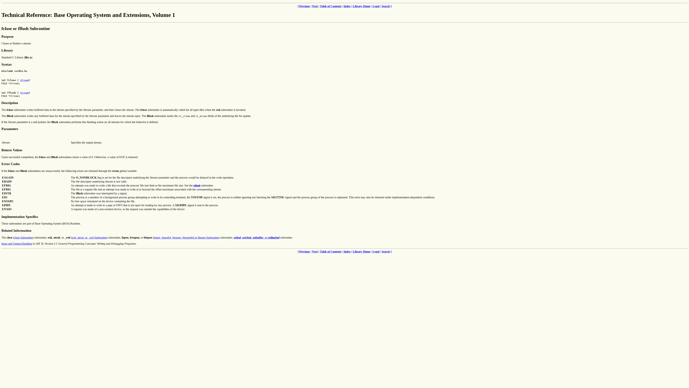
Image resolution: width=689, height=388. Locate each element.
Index (347, 6)
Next (315, 6)
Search (385, 6)
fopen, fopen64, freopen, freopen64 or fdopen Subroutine (186, 237)
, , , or (257, 237)
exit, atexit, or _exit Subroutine (89, 237)
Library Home (361, 6)
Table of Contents (330, 6)
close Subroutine (23, 237)
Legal (375, 6)
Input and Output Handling (16, 243)
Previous (304, 6)
